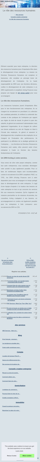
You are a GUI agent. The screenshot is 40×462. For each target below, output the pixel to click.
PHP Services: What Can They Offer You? (19, 303)
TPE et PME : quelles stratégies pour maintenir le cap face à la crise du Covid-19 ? (30, 264)
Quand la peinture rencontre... (11, 406)
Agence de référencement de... (11, 360)
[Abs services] (20, 4)
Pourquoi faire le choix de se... (11, 393)
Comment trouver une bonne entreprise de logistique (19, 299)
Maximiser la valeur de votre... (11, 410)
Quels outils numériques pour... (11, 347)
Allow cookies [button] (27, 455)
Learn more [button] (19, 451)
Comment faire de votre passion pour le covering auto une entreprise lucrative (18, 286)
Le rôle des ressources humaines (19, 19)
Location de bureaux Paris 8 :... (11, 356)
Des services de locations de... (11, 364)
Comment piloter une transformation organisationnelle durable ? (18, 281)
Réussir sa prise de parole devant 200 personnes (18, 277)
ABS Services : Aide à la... (9, 330)
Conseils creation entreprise (19, 17)
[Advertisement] (20, 41)
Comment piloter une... (9, 377)
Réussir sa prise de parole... (10, 373)
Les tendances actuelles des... (11, 343)
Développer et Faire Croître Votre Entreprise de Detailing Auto (17, 290)
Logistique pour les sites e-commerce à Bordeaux (18, 317)
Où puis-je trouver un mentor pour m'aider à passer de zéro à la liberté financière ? (19, 308)
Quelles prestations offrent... (10, 397)
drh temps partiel (23, 93)
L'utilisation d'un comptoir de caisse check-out (19, 313)
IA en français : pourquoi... (10, 339)
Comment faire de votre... (9, 381)
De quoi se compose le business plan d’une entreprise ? (8, 262)
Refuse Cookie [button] (11, 455)
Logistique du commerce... (10, 389)
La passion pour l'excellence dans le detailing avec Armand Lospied (17, 295)
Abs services (19, 14)
